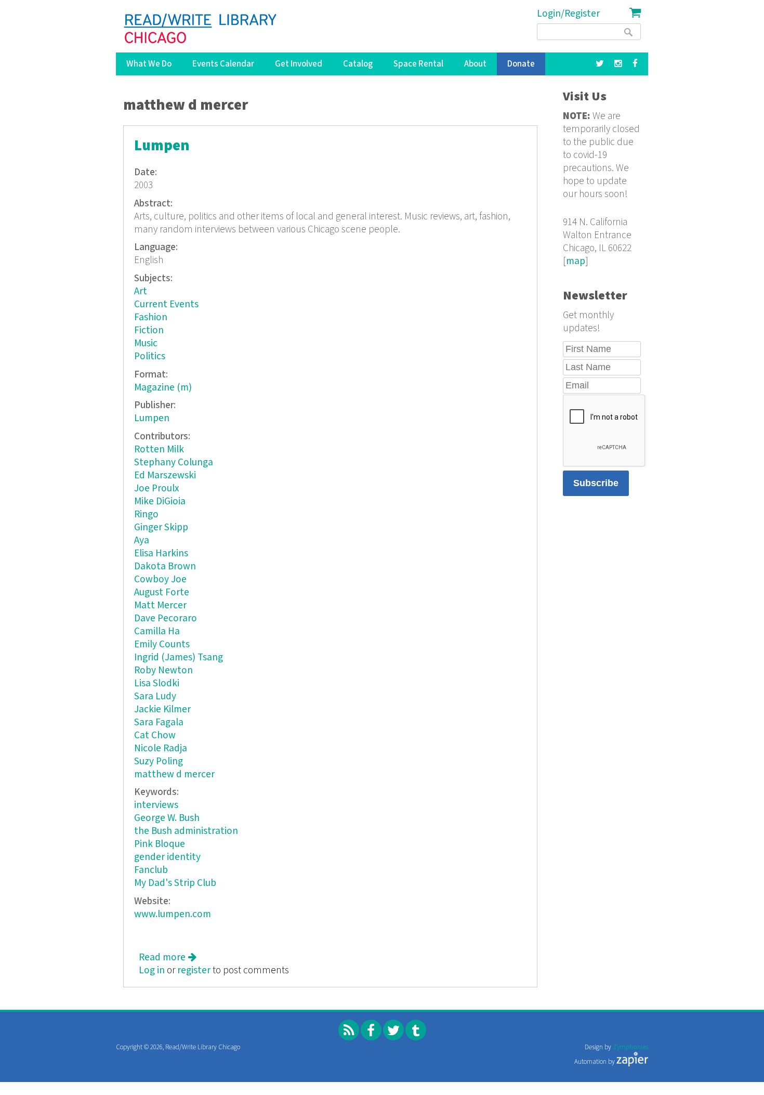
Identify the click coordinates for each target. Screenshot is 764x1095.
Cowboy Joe (160, 579)
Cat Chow (155, 735)
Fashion (150, 317)
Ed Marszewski (165, 475)
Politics (149, 356)
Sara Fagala (158, 722)
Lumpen (162, 145)
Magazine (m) (163, 387)
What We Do (149, 64)
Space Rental (418, 64)
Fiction (149, 330)
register (193, 970)
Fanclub (151, 870)
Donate (521, 64)
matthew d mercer (174, 774)
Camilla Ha (157, 631)
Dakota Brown (165, 566)
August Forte (161, 592)
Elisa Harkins (161, 553)
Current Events (166, 304)
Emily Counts (162, 644)
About (475, 64)
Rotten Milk (159, 449)
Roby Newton (163, 670)
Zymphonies (630, 1047)
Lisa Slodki (156, 683)
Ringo (146, 514)
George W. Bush (167, 818)
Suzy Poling (158, 761)
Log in (152, 970)
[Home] (201, 28)
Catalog (358, 64)
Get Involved (298, 64)
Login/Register (568, 13)
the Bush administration (186, 831)
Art (140, 291)
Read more (167, 957)
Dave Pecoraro (165, 618)
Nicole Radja (160, 748)
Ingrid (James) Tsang (178, 657)
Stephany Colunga (173, 462)
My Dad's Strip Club (175, 883)
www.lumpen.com (172, 914)
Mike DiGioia (160, 501)
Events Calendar (223, 64)
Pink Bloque (159, 844)
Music (145, 343)
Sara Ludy (155, 696)
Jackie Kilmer (162, 709)
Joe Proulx (156, 488)
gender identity (167, 857)
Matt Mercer (160, 605)
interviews (156, 805)
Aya (141, 540)
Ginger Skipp (161, 527)
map (575, 261)
